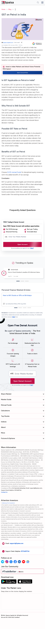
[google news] (27, 561)
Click (13, 317)
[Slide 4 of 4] (29, 307)
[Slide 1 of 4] (15, 307)
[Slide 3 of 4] (24, 307)
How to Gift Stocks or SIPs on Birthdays (17, 295)
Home (3, 9)
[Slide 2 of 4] (20, 307)
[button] (15, 9)
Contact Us (4, 492)
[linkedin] (19, 561)
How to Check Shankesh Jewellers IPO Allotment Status (24, 272)
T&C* (31, 385)
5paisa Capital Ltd (8, 42)
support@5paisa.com (16, 543)
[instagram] (6, 561)
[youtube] (23, 561)
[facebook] (15, 561)
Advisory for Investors (8, 503)
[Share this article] (21, 42)
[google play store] (9, 582)
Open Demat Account (22, 381)
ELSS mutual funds (14, 172)
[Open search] (37, 2)
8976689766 (25, 551)
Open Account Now (22, 72)
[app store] (25, 582)
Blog (9, 9)
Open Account (22, 244)
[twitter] (11, 561)
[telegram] (2, 561)
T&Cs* (32, 248)
